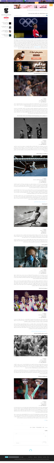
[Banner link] (27, 1)
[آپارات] (9, 459)
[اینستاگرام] (6, 459)
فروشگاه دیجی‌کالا (6, 2)
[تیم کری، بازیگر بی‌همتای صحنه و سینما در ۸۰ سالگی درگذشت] (10, 27)
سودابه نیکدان (44, 15)
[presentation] (10, 12)
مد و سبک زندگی (32, 2)
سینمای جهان (34, 427)
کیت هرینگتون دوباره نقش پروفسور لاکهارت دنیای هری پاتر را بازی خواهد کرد (4, 31)
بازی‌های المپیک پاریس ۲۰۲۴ (38, 427)
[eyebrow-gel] (30, 7)
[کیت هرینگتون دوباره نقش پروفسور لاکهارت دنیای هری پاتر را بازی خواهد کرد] (10, 31)
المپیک (43, 427)
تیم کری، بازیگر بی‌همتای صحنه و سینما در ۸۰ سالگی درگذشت (4, 26)
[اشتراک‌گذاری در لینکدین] (19, 423)
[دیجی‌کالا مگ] (51, 5)
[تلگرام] (5, 459)
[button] (23, 424)
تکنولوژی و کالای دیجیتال (47, 2)
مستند (30, 427)
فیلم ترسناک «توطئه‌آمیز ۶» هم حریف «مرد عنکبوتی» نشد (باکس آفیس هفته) (5, 35)
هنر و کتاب (36, 2)
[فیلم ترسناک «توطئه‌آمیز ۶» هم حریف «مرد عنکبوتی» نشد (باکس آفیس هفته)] (10, 35)
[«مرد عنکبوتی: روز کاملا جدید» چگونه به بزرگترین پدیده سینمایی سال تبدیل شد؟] (10, 23)
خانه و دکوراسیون (27, 2)
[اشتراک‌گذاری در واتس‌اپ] (15, 423)
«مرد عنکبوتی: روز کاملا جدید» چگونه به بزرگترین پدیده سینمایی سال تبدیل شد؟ (5, 23)
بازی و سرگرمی (41, 2)
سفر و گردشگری (22, 2)
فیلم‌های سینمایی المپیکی (37, 46)
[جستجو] (51, 7)
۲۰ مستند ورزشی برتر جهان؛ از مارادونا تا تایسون (40, 201)
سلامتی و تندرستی (16, 2)
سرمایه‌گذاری (11, 2)
